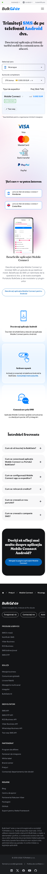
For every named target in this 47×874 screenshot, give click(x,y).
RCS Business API (9, 719)
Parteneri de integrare (11, 754)
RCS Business (7, 646)
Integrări (6, 689)
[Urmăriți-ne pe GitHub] (35, 870)
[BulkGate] (11, 8)
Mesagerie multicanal (11, 685)
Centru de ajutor (9, 793)
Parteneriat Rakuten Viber (13, 797)
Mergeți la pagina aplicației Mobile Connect (23, 562)
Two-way (11, 109)
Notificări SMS (8, 637)
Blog (4, 788)
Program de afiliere (10, 749)
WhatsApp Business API (12, 728)
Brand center (7, 763)
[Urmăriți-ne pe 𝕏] (17, 870)
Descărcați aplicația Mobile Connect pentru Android (23, 292)
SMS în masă (7, 633)
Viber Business (8, 641)
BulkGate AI (7, 694)
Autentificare (40, 2)
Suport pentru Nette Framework (15, 811)
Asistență (14, 2)
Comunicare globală (10, 676)
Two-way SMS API (9, 733)
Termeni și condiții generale (12, 864)
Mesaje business (9, 672)
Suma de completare (11, 75)
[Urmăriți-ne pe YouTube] (29, 870)
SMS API (5, 711)
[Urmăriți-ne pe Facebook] (23, 870)
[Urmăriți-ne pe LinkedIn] (11, 870)
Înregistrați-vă (10, 614)
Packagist (6, 802)
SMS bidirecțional (9, 650)
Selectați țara (7, 62)
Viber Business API (10, 724)
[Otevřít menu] (42, 8)
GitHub (5, 806)
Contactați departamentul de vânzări (18, 772)
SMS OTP (6, 655)
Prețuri (5, 767)
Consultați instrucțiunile (27, 376)
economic (10, 101)
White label (7, 758)
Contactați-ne (29, 614)
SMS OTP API (7, 715)
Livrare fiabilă (8, 680)
